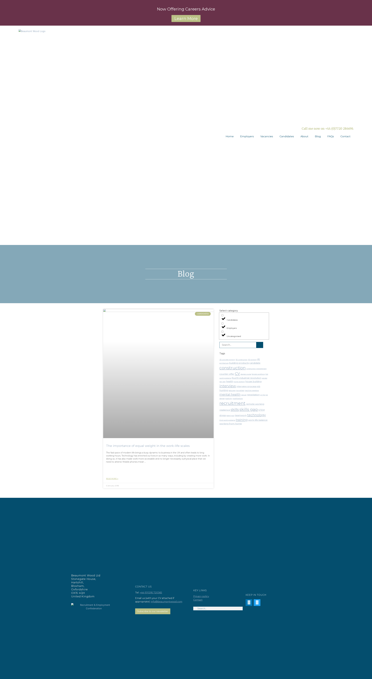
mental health (229, 394)
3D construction (241, 360)
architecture (224, 363)
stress (222, 415)
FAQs (330, 136)
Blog (318, 136)
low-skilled (240, 391)
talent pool (230, 416)
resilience (224, 410)
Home (230, 136)
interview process (246, 386)
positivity (228, 399)
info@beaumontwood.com (166, 601)
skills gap (248, 409)
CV (237, 373)
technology (256, 415)
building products (239, 363)
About (304, 136)
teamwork (241, 415)
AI (258, 359)
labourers (232, 391)
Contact (345, 136)
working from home (230, 423)
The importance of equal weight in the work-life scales (148, 446)
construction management (256, 369)
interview (227, 386)
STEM (261, 410)
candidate (254, 363)
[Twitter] (257, 602)
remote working (255, 404)
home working (239, 382)
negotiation (253, 394)
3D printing (252, 360)
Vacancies (266, 136)
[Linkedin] (249, 602)
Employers (247, 136)
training (242, 420)
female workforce (258, 374)
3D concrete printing (227, 360)
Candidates (287, 136)
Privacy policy (201, 596)
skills (235, 409)
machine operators (252, 391)
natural (243, 395)
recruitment (232, 403)
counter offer (226, 374)
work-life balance (258, 420)
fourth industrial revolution (246, 378)
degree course (245, 374)
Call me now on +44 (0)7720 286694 (327, 128)
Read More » (112, 479)
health (229, 381)
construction (232, 367)
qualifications (238, 399)
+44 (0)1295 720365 (151, 592)
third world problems (227, 420)
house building (253, 381)
